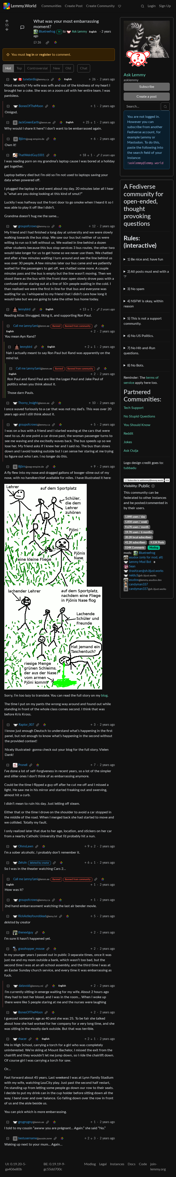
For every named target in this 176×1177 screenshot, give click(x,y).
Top (19, 68)
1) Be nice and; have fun (145, 259)
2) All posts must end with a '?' (146, 274)
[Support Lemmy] (119, 6)
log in (30, 54)
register (45, 54)
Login (152, 6)
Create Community (100, 6)
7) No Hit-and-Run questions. (139, 350)
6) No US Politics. (140, 336)
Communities (51, 6)
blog (104, 695)
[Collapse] (7, 79)
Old (68, 68)
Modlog (153, 547)
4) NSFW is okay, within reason (143, 303)
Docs (131, 1164)
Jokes (128, 442)
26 (39, 42)
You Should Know (137, 425)
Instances (117, 1164)
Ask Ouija (131, 450)
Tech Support (134, 408)
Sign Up (165, 6)
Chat (83, 68)
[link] (47, 43)
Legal (103, 1164)
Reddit (128, 433)
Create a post (147, 96)
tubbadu (130, 468)
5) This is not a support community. (143, 321)
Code (143, 1164)
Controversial (37, 68)
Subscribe (146, 86)
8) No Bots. (135, 365)
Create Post (74, 6)
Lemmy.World (23, 6)
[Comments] (22, 27)
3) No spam (135, 289)
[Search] (142, 6)
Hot (8, 68)
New (56, 68)
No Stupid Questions (139, 416)
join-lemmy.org (158, 1166)
